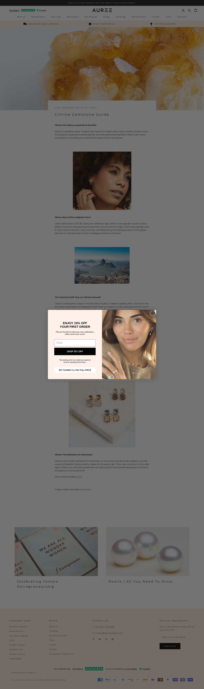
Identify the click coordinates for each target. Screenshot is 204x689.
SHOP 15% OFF (75, 351)
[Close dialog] (152, 313)
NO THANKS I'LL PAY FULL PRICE (75, 370)
